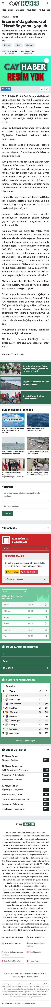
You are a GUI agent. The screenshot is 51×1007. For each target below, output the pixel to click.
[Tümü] (48, 528)
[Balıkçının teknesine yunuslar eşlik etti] (38, 420)
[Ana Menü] (3, 3)
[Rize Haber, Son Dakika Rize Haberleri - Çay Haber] (24, 3)
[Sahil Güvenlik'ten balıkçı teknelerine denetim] (13, 443)
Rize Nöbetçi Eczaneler (14, 937)
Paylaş (7, 89)
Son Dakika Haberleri (12, 961)
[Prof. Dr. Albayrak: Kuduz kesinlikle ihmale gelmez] (38, 464)
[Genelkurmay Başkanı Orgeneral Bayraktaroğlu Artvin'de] (13, 464)
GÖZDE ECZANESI (14, 580)
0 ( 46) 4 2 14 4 (30, 572)
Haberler (5, 17)
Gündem (31, 10)
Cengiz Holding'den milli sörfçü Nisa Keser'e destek (13, 430)
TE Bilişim (16, 1004)
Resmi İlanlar (32, 977)
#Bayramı (29, 45)
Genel (15, 17)
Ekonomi (20, 10)
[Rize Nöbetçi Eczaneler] (48, 540)
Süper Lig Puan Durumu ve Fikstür (12, 953)
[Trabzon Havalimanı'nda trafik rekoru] (38, 443)
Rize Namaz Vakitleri (13, 943)
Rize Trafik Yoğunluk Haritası (36, 945)
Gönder (7, 513)
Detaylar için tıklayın (25, 741)
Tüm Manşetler (35, 952)
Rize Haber (7, 10)
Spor (23, 977)
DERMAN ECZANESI (14, 556)
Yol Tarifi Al (13, 572)
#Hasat (18, 45)
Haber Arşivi (34, 961)
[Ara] (47, 3)
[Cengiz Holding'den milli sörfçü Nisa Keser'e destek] (13, 420)
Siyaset (16, 977)
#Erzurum (6, 45)
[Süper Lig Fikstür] (48, 750)
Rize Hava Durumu (37, 937)
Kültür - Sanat (40, 974)
